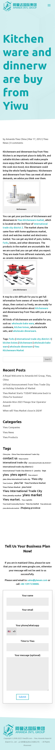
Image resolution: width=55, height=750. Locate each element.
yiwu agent (18, 474)
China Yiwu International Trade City (25, 454)
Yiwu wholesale (45, 504)
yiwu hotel (26, 487)
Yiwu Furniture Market (35, 483)
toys (44, 471)
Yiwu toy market (32, 504)
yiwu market (32, 495)
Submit (22, 697)
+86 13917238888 (29, 584)
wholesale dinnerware (24, 331)
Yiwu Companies (11, 427)
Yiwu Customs (8, 483)
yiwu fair (18, 483)
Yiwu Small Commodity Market (14, 504)
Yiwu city (37, 478)
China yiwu (6, 454)
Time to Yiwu (27, 641)
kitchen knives (21, 327)
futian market (23, 459)
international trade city (15, 462)
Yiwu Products (10, 437)
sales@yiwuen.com (37, 580)
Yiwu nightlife (27, 500)
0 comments (16, 143)
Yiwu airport (33, 475)
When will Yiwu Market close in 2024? (22, 410)
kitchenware (41, 308)
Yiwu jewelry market (12, 495)
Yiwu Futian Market (11, 487)
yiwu (6, 474)
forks (5, 243)
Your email (27, 610)
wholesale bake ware (23, 323)
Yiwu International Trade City (22, 491)
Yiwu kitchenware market (30, 220)
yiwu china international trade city (16, 479)
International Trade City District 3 (18, 471)
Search (48, 359)
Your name (27, 595)
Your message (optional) (27, 655)
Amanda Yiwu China (16, 139)
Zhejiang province (30, 508)
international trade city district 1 (39, 463)
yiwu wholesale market (11, 508)
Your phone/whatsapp (26, 628)
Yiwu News (8, 432)
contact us (10, 458)
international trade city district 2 (33, 339)
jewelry (37, 471)
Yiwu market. (11, 499)
